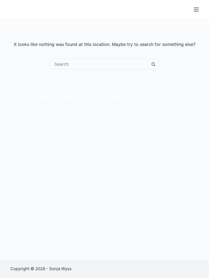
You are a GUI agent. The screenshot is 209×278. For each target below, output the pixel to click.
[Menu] (196, 9)
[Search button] (153, 64)
